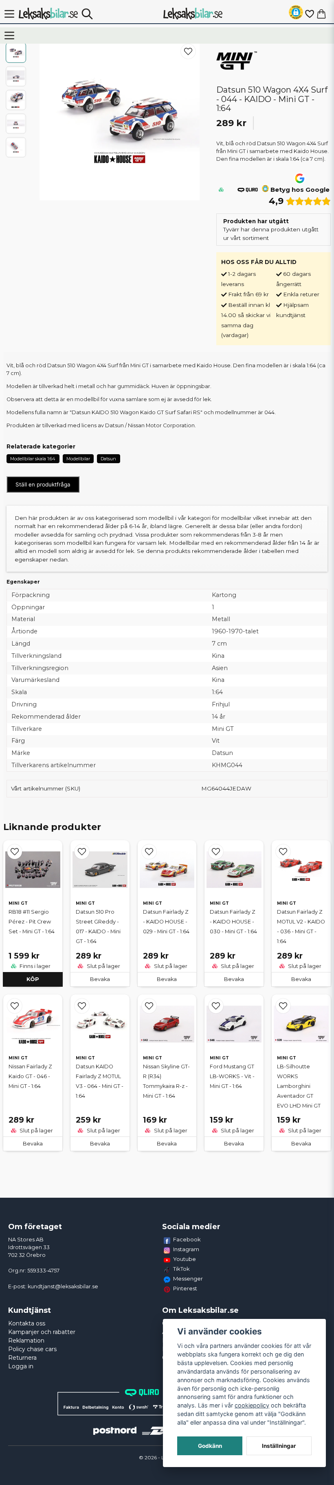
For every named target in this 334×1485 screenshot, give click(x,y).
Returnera (22, 1357)
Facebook (187, 1239)
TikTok (181, 1268)
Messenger (188, 1278)
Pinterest (185, 1288)
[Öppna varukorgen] (321, 14)
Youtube (184, 1259)
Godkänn (210, 1446)
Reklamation (26, 1340)
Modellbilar (78, 459)
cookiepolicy (252, 1405)
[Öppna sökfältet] (87, 14)
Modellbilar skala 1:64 (32, 459)
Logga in (20, 1366)
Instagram (186, 1249)
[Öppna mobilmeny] (9, 14)
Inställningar (279, 1446)
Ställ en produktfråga (42, 484)
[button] (296, 13)
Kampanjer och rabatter (41, 1332)
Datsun (108, 459)
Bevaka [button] (100, 979)
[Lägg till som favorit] (309, 14)
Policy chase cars (32, 1349)
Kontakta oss (26, 1323)
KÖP (32, 979)
